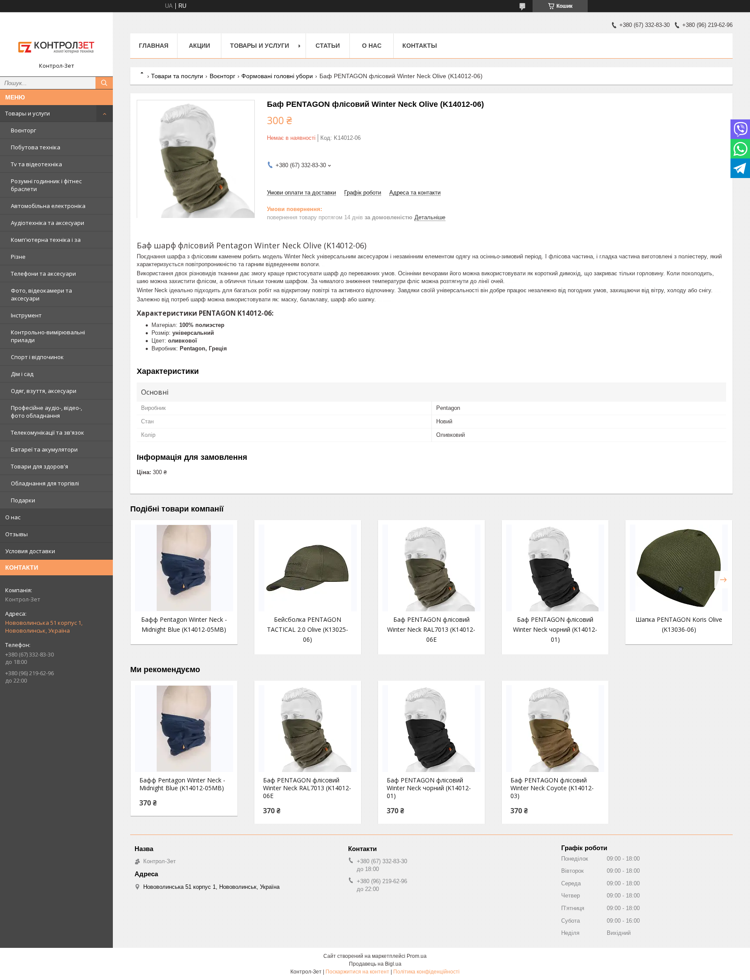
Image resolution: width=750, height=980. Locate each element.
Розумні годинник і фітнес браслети (46, 185)
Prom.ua (417, 956)
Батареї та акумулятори (44, 449)
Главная (153, 45)
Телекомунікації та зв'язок (47, 432)
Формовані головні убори (277, 76)
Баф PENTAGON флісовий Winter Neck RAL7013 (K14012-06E (431, 629)
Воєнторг (23, 130)
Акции (199, 45)
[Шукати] (104, 82)
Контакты (419, 45)
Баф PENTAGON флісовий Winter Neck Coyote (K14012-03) (552, 788)
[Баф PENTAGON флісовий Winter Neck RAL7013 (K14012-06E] (431, 568)
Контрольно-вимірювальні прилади (48, 336)
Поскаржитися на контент (357, 972)
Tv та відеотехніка (36, 164)
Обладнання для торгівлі (45, 483)
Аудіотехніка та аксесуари (47, 223)
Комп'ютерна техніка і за (46, 240)
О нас (12, 517)
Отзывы (16, 534)
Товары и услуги (27, 113)
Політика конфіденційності (426, 972)
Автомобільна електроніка (48, 206)
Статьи (328, 45)
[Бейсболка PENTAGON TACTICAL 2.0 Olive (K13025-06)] (308, 568)
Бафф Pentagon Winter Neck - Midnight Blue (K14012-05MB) (182, 784)
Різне (18, 257)
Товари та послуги (177, 76)
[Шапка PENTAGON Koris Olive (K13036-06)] (679, 568)
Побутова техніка (35, 147)
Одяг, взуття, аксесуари (43, 391)
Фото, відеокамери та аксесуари (41, 294)
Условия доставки (30, 551)
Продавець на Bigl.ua (375, 964)
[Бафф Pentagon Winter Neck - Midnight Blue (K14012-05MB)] (184, 568)
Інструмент (26, 315)
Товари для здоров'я (39, 466)
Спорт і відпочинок (37, 357)
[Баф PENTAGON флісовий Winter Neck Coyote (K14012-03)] (555, 728)
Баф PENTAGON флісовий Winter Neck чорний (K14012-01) (555, 629)
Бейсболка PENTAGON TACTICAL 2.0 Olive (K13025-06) (307, 629)
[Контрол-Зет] (56, 40)
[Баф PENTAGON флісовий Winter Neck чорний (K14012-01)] (555, 568)
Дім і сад (22, 374)
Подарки (23, 500)
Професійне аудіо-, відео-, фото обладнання (46, 411)
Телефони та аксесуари (43, 273)
